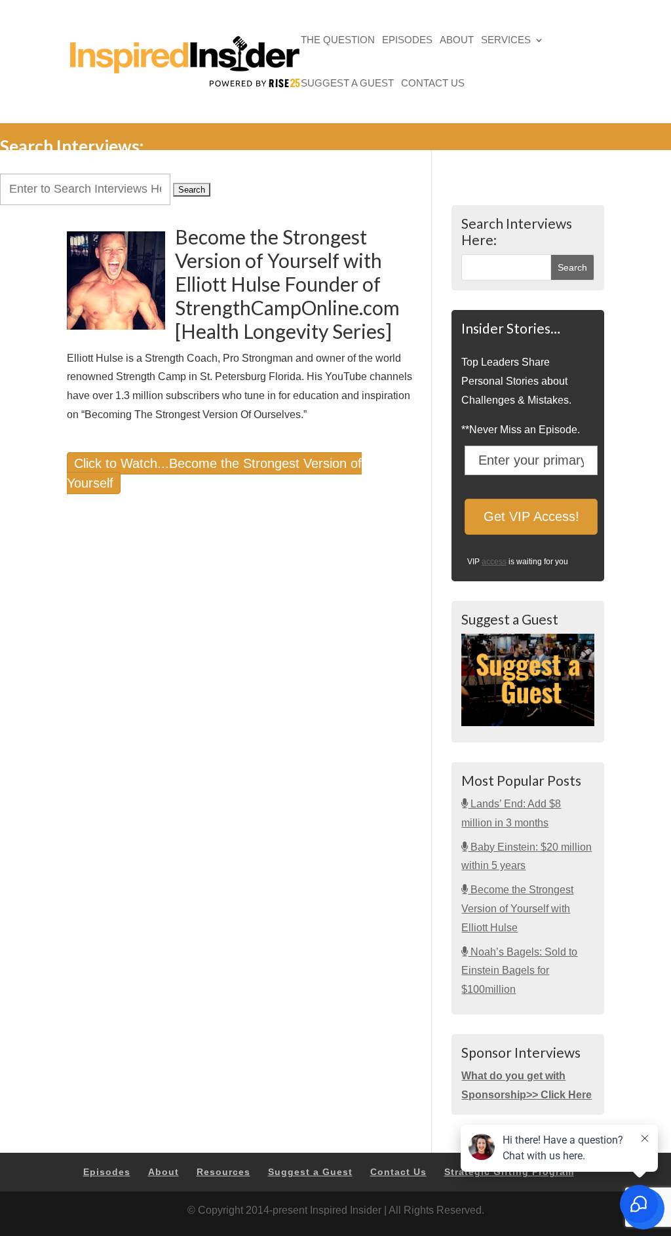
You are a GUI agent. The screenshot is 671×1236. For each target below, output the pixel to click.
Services (506, 41)
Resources (223, 1172)
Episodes (407, 41)
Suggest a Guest (347, 84)
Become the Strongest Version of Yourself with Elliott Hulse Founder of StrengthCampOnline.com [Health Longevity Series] (287, 284)
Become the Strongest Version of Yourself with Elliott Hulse (517, 908)
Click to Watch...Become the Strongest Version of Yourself (214, 473)
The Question (338, 41)
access (494, 561)
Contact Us (433, 84)
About (457, 41)
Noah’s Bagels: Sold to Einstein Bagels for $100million (519, 970)
